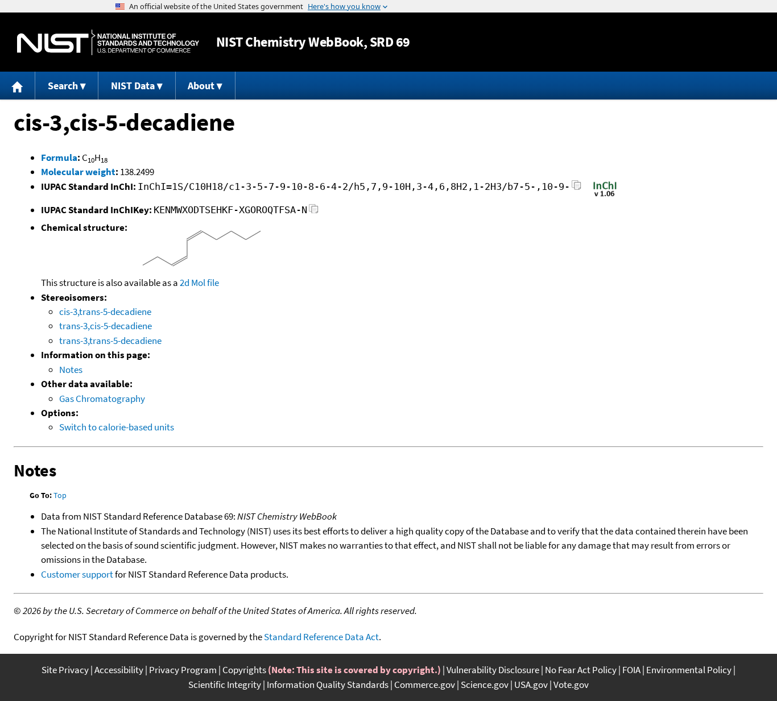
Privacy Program (183, 669)
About (201, 85)
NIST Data (133, 85)
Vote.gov (571, 684)
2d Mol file (199, 282)
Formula (59, 157)
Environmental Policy (688, 669)
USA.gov (531, 684)
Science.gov (485, 684)
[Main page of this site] (17, 85)
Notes (70, 369)
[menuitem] (17, 85)
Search (63, 85)
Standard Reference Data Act (321, 637)
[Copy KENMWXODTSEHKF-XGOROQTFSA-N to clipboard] (314, 212)
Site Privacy (65, 669)
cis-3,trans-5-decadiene (105, 311)
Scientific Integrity (224, 684)
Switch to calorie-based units (116, 427)
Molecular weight (78, 171)
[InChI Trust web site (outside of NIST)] (605, 195)
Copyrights (244, 669)
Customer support (77, 574)
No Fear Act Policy (581, 669)
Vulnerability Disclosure (493, 669)
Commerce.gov (424, 684)
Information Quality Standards (327, 684)
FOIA (631, 669)
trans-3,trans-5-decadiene (110, 340)
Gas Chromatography (102, 398)
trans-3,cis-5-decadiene (105, 326)
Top (60, 495)
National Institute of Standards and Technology (108, 42)
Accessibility (118, 669)
